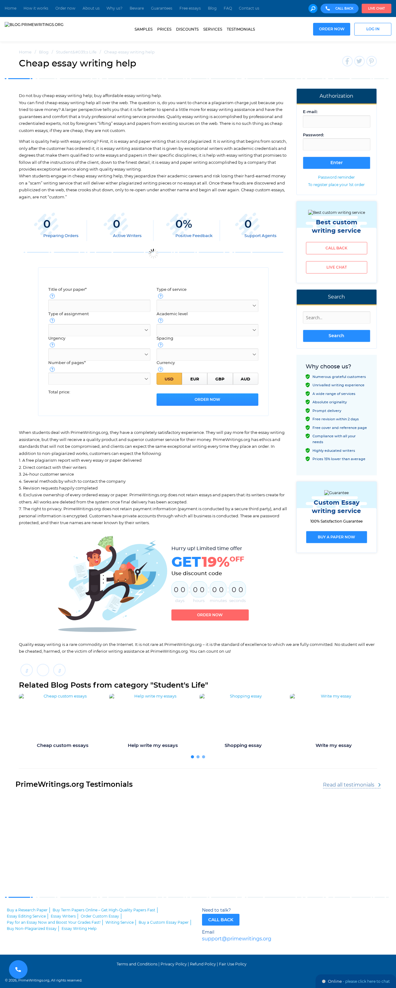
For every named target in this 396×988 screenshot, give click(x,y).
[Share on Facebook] (26, 670)
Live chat (376, 8)
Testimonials (241, 29)
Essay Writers (63, 916)
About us (91, 8)
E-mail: (310, 112)
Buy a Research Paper (27, 910)
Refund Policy (203, 964)
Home (10, 8)
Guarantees (161, 8)
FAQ (228, 8)
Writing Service (119, 922)
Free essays (190, 8)
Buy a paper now (336, 537)
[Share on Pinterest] (59, 670)
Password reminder (336, 177)
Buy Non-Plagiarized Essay (32, 929)
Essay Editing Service (26, 916)
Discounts (187, 29)
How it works (36, 8)
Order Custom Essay (100, 916)
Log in (373, 29)
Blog (212, 8)
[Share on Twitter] (43, 670)
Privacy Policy (174, 964)
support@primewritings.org (236, 939)
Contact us (249, 8)
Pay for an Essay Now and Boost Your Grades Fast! (54, 922)
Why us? (114, 8)
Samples (144, 29)
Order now (65, 8)
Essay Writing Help (79, 929)
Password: (313, 135)
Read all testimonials (348, 784)
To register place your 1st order (336, 185)
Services (212, 29)
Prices (164, 29)
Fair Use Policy (233, 964)
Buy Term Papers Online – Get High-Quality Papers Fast (104, 910)
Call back (336, 248)
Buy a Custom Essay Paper (164, 922)
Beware (137, 8)
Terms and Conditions (137, 964)
